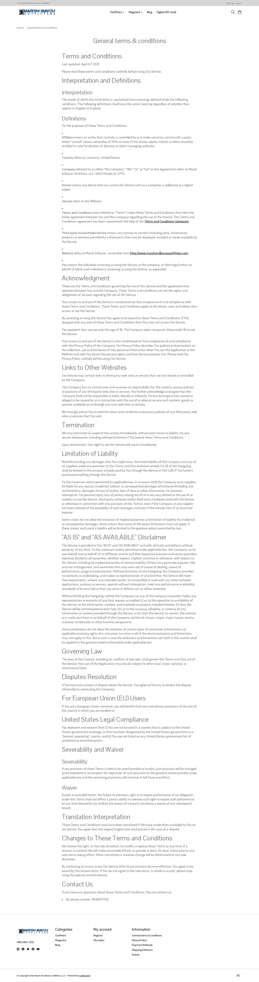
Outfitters (60, 935)
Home (20, 27)
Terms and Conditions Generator (166, 221)
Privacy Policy (139, 940)
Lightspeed (84, 975)
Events (136, 954)
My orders (99, 940)
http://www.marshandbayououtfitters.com (159, 253)
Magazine (60, 940)
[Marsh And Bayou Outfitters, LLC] (37, 12)
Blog (149, 12)
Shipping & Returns (142, 949)
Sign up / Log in (233, 3)
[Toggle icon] (232, 12)
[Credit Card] (238, 975)
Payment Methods (142, 945)
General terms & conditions (147, 935)
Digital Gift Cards (166, 12)
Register (98, 935)
